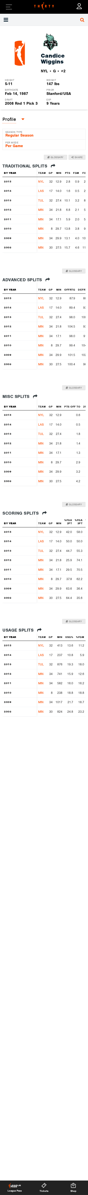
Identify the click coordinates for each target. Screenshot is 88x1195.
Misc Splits (16, 396)
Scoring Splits (21, 513)
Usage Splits (18, 630)
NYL (41, 181)
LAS (41, 191)
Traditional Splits (25, 166)
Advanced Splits (22, 279)
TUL (41, 200)
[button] (29, 20)
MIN (41, 210)
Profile (9, 119)
